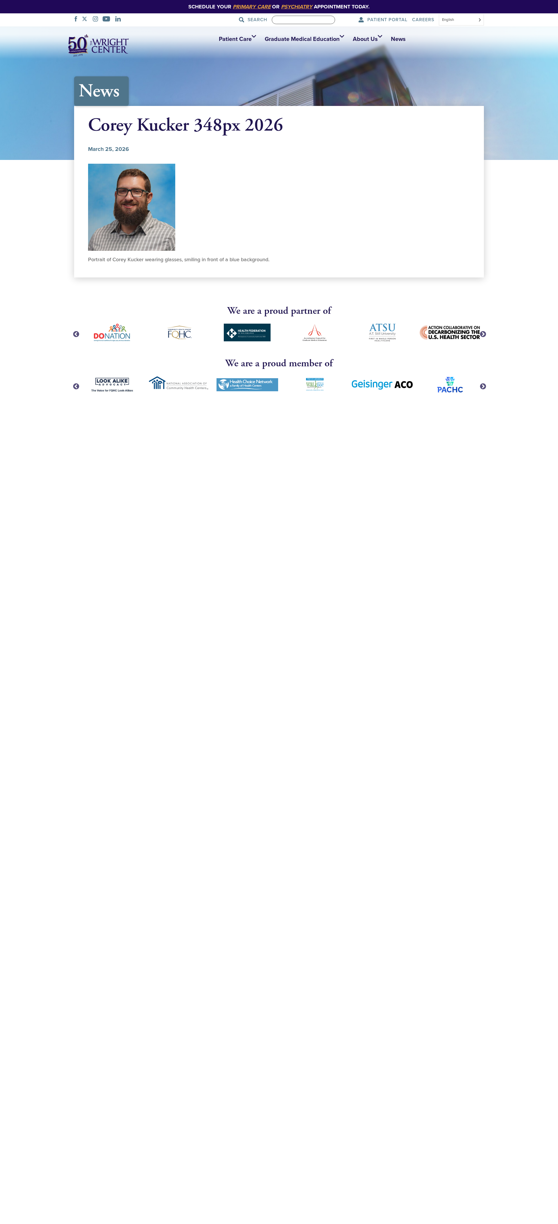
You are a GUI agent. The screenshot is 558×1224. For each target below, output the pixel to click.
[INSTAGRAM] (97, 20)
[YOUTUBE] (108, 20)
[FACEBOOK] (77, 20)
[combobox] (461, 20)
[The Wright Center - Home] (98, 45)
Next (482, 334)
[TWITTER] (86, 20)
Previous (75, 334)
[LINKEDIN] (119, 20)
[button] (236, 39)
